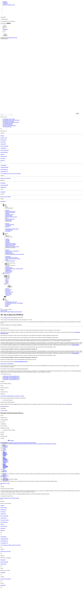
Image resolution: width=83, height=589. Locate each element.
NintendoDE (2, 183)
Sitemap (6, 306)
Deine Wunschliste (9, 229)
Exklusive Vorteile (8, 270)
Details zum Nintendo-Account (9, 4)
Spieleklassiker (8, 269)
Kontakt (54, 443)
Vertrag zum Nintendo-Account (20, 361)
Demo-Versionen (8, 215)
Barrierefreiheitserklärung (48, 443)
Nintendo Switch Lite (9, 253)
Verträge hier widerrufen (32, 443)
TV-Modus (22, 395)
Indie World (7, 290)
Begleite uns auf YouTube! (5, 178)
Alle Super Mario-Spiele (7, 124)
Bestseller (7, 226)
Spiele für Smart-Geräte (9, 219)
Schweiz (4, 474)
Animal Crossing (3, 156)
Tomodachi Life (3, 148)
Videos (6, 282)
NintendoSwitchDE (4, 185)
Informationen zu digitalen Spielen (12, 228)
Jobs (22, 442)
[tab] (41, 440)
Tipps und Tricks (8, 294)
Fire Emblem (2, 141)
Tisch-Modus (17, 395)
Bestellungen (5, 2)
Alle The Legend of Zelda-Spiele (9, 125)
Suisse (4, 464)
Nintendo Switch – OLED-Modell (12, 251)
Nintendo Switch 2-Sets (9, 245)
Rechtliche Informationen (14, 443)
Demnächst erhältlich (9, 214)
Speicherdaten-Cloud (4, 406)
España (4, 447)
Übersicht (5, 1)
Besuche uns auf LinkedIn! (5, 196)
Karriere (7, 305)
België (4, 444)
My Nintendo (8, 304)
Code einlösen (8, 231)
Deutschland (5, 446)
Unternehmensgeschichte (10, 260)
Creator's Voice (8, 293)
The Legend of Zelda (4, 150)
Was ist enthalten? (8, 267)
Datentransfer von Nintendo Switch (12, 246)
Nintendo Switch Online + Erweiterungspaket (14, 268)
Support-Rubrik (75, 344)
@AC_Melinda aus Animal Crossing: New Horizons (10, 173)
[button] (43, 204)
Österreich (5, 471)
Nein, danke (2, 483)
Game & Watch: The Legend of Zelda (12, 258)
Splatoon (2, 154)
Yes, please (7, 483)
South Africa (5, 460)
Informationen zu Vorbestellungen (6, 363)
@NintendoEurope (4, 169)
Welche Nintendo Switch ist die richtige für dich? (14, 254)
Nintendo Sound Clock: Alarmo (11, 257)
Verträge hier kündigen (23, 443)
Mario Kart (2, 160)
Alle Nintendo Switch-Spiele (8, 121)
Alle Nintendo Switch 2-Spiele (9, 118)
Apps (6, 279)
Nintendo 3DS (3, 143)
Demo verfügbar (3, 395)
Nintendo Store (3, 139)
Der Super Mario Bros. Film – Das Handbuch (14, 303)
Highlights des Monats (9, 224)
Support (15, 442)
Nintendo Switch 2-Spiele (10, 211)
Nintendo (2, 135)
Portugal (4, 461)
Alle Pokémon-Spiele (7, 126)
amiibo (6, 259)
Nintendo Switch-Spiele (10, 212)
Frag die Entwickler (9, 291)
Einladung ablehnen (4, 498)
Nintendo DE (3, 201)
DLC (6, 217)
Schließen (2, 475)
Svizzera (4, 477)
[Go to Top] (41, 308)
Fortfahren (6, 475)
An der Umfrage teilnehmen (13, 498)
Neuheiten (7, 213)
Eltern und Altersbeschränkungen (6, 442)
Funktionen (7, 240)
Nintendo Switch (3, 137)
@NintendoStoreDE (4, 167)
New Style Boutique (4, 146)
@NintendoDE (3, 165)
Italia (4, 451)
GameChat (7, 241)
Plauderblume (8, 256)
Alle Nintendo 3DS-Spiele (8, 123)
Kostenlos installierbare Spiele (11, 216)
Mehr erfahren (69, 404)
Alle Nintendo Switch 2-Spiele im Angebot (11, 120)
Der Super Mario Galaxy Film (11, 301)
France (4, 449)
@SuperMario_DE (4, 171)
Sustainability (40, 443)
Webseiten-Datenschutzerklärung (29, 442)
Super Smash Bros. (4, 152)
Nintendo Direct (8, 289)
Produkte (7, 280)
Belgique (4, 453)
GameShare (7, 242)
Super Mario (2, 158)
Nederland (5, 470)
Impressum (19, 442)
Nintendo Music (8, 271)
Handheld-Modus (10, 395)
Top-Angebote (8, 225)
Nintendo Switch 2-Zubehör (10, 244)
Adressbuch (5, 3)
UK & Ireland (5, 466)
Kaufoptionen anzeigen (12, 37)
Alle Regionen (6, 480)
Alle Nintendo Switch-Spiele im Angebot (11, 122)
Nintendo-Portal (8, 220)
